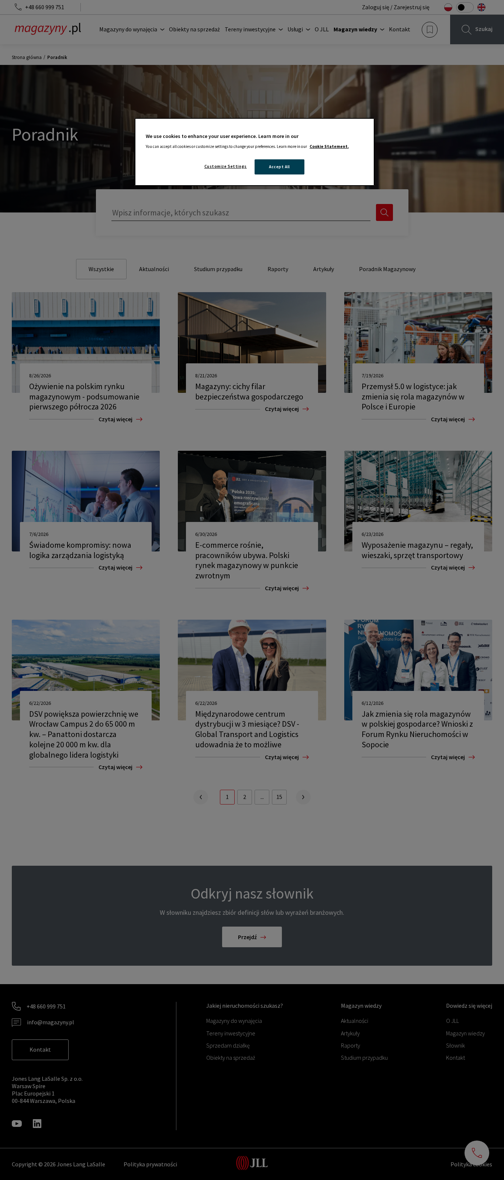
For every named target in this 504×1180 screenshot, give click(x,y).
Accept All (279, 166)
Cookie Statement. (329, 146)
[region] (254, 152)
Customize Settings (225, 166)
